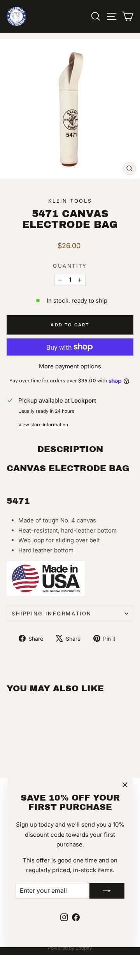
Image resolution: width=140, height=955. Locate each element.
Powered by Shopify (70, 948)
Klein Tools (70, 201)
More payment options (70, 366)
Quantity (70, 266)
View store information (43, 425)
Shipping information (52, 613)
